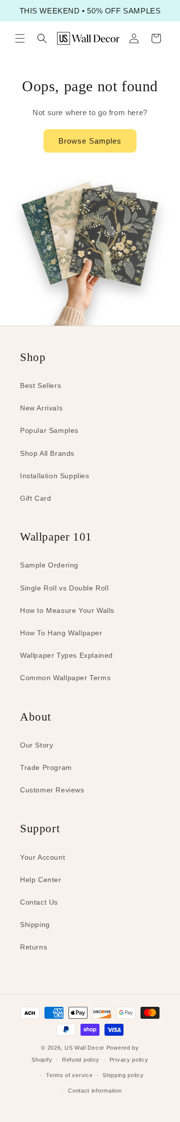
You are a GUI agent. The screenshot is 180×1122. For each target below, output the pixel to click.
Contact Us (39, 902)
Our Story (36, 745)
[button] (20, 38)
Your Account (42, 857)
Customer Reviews (52, 790)
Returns (33, 947)
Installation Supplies (55, 476)
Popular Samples (49, 430)
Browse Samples (90, 141)
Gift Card (35, 498)
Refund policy (81, 1060)
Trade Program (46, 767)
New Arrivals (41, 408)
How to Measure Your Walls (67, 610)
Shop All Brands (47, 453)
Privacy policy (129, 1060)
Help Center (41, 880)
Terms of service (69, 1075)
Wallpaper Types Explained (66, 655)
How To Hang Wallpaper (61, 633)
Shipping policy (123, 1075)
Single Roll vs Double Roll (64, 588)
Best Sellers (40, 385)
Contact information (95, 1091)
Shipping (35, 925)
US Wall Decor (84, 1048)
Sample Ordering (49, 565)
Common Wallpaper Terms (65, 678)
